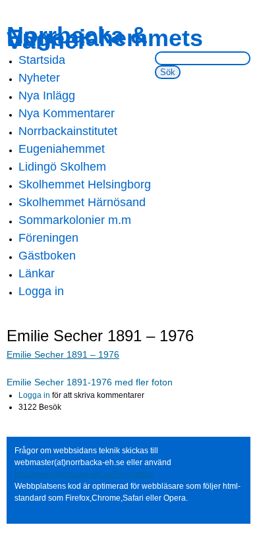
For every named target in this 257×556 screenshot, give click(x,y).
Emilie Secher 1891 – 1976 (63, 354)
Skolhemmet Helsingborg (84, 184)
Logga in (41, 291)
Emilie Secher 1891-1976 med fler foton (90, 382)
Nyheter (39, 77)
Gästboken (47, 255)
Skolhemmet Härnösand (82, 202)
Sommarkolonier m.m (74, 220)
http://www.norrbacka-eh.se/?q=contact (83, 474)
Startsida (41, 60)
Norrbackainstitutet (67, 131)
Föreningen (48, 237)
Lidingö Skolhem (62, 166)
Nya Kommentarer (66, 113)
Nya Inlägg (46, 95)
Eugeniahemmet (61, 148)
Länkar (36, 273)
